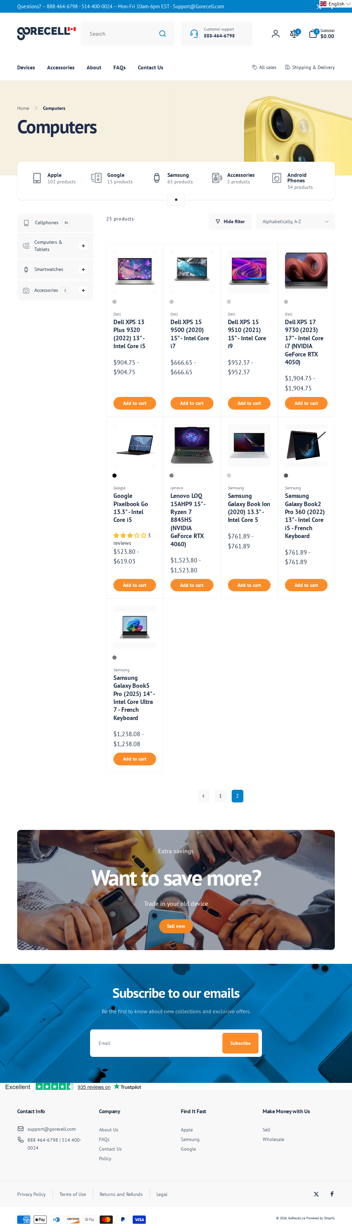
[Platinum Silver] (229, 302)
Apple (54, 175)
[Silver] (171, 302)
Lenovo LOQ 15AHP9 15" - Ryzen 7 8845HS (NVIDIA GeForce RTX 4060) (187, 520)
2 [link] (237, 795)
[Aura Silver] (229, 476)
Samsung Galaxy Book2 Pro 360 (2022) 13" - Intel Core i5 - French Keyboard (305, 516)
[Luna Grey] (171, 476)
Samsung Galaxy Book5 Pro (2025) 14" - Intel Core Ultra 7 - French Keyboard (134, 698)
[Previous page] (204, 796)
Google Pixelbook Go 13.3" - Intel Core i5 (130, 508)
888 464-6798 (43, 1140)
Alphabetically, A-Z (282, 221)
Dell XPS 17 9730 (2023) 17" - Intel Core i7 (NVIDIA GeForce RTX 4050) (304, 342)
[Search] (162, 34)
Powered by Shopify (320, 1218)
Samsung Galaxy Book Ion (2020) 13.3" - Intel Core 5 (249, 508)
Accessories (241, 175)
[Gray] (114, 657)
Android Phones (297, 177)
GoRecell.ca (296, 1218)
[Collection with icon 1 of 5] (176, 200)
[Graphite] (286, 476)
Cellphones (51, 222)
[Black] (114, 476)
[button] (322, 33)
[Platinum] (114, 302)
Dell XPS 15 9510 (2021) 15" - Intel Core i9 (247, 334)
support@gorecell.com (52, 1129)
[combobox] (127, 34)
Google (115, 175)
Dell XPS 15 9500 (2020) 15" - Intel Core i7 (189, 334)
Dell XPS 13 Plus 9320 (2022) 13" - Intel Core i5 (129, 334)
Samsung (178, 175)
